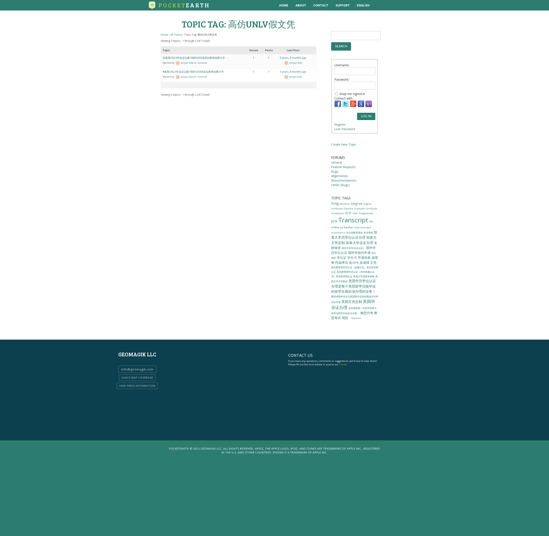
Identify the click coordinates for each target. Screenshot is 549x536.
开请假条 (364, 257)
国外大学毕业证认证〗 (353, 248)
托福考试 (341, 262)
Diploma (348, 208)
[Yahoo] (368, 106)
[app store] (378, 5)
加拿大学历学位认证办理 (354, 235)
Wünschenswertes (343, 180)
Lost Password (344, 129)
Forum (343, 364)
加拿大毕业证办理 (359, 242)
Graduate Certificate (365, 208)
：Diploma (355, 318)
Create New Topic (343, 144)
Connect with (343, 98)
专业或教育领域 (354, 232)
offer (355, 213)
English (363, 5)
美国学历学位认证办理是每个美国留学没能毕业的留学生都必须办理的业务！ (353, 286)
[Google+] (353, 106)
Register (340, 124)
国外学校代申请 (359, 252)
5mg (335, 203)
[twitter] (387, 5)
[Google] (360, 106)
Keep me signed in (352, 94)
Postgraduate (366, 213)
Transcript (353, 220)
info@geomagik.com (137, 369)
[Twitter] (345, 106)
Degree (356, 203)
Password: (341, 79)
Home (283, 5)
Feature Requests (343, 167)
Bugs (334, 171)
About (301, 5)
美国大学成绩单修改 (363, 276)
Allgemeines (339, 176)
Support (343, 5)
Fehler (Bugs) (340, 185)
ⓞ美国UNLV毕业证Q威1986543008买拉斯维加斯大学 (194, 58)
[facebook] (396, 5)
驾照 (345, 318)
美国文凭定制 (351, 301)
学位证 (341, 257)
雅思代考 (366, 313)
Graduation (337, 213)
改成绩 (364, 262)
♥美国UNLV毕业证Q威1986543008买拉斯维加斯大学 (193, 72)
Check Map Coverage (137, 377)
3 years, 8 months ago (293, 58)
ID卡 (348, 213)
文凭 (373, 262)
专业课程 (368, 232)
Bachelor (345, 203)
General (202, 62)
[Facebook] (337, 106)
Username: (341, 65)
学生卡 (352, 257)
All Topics (176, 34)
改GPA (354, 262)
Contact (320, 5)
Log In (366, 116)
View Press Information (137, 386)
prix (334, 221)
